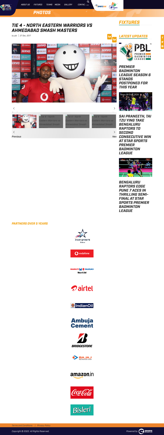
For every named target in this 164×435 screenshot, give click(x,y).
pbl (15, 35)
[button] (14, 108)
